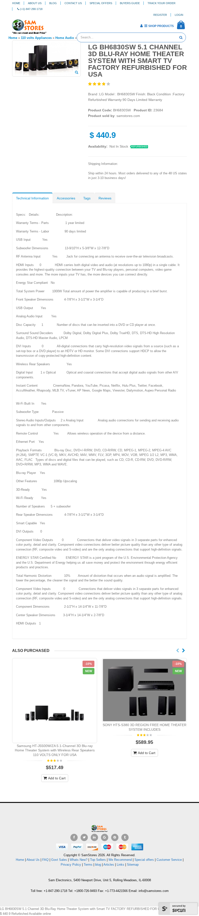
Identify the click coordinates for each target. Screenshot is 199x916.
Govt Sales (59, 860)
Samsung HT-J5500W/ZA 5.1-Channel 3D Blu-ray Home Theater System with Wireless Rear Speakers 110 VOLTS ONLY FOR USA (55, 750)
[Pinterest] (114, 837)
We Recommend (120, 860)
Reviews (105, 198)
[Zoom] (76, 72)
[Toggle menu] (52, 24)
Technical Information (32, 198)
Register (160, 14)
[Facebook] (74, 837)
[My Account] (141, 26)
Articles (108, 864)
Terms (88, 864)
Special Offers (101, 3)
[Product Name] (54, 700)
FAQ (45, 860)
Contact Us (73, 3)
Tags (87, 198)
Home (16, 3)
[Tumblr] (125, 837)
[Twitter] (84, 837)
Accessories (66, 198)
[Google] (104, 837)
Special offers (144, 860)
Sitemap (133, 864)
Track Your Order (161, 3)
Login (179, 14)
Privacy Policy (71, 864)
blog (98, 864)
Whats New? (78, 860)
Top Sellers (98, 860)
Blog (53, 3)
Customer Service (169, 860)
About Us (34, 3)
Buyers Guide (130, 3)
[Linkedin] (94, 837)
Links (120, 864)
